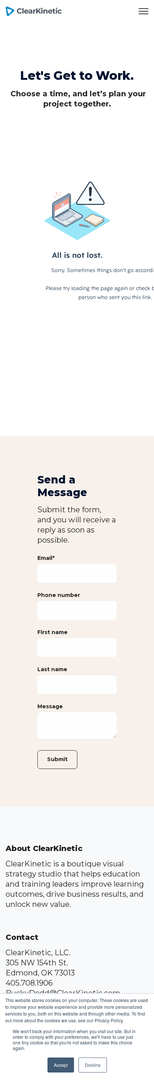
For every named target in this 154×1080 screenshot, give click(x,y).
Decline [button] (93, 1065)
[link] (34, 10)
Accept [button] (61, 1065)
